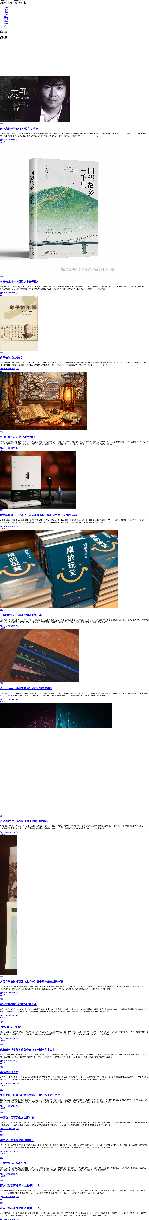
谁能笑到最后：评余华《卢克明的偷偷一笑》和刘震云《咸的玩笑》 (39, 515)
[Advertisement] (65, 58)
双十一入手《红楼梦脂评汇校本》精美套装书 (26, 688)
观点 (6, 19)
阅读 (6, 17)
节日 (6, 24)
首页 (6, 8)
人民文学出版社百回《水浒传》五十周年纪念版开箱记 (31, 981)
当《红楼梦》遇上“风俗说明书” (18, 436)
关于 (6, 26)
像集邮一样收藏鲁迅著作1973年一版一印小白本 (27, 1190)
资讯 (6, 10)
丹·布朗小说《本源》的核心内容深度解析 (24, 821)
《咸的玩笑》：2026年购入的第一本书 (22, 614)
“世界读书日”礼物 (10, 1104)
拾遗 (6, 21)
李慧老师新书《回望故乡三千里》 (19, 281)
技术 (6, 12)
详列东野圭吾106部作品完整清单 (19, 128)
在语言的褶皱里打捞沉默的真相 (18, 1045)
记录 (6, 14)
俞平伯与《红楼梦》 (12, 357)
